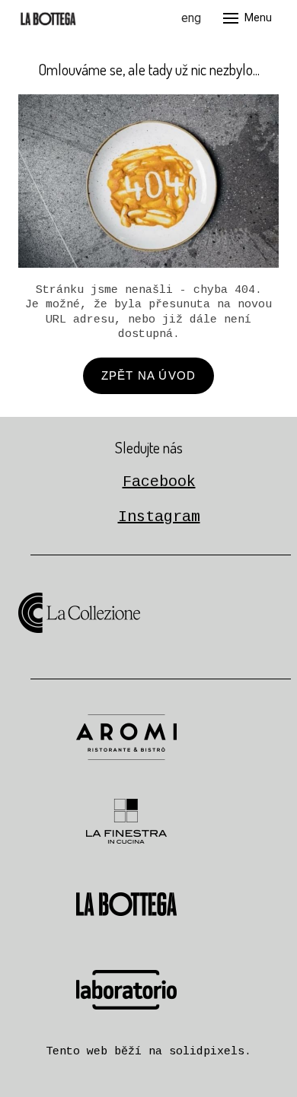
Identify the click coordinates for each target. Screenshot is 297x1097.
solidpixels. (210, 1051)
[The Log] (48, 18)
